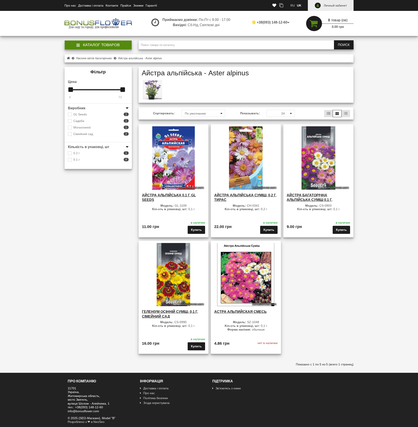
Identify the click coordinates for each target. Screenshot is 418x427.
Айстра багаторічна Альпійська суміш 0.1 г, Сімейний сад (309, 199)
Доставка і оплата (90, 5)
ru (292, 5)
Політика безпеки (155, 398)
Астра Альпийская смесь (240, 312)
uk (299, 5)
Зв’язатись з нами (228, 388)
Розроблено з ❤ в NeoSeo (86, 422)
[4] (70, 89)
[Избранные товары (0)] (274, 5)
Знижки (138, 5)
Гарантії (151, 5)
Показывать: (250, 113)
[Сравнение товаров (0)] (281, 5)
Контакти (112, 5)
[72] (122, 89)
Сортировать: (164, 113)
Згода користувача (156, 403)
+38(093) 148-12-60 (272, 22)
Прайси (125, 5)
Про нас (70, 5)
